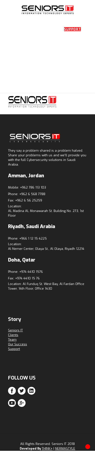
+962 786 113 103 (33, 187)
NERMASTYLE (65, 448)
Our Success (17, 344)
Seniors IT (15, 330)
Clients (13, 335)
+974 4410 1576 (31, 272)
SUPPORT (72, 29)
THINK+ (47, 448)
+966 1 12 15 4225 (33, 238)
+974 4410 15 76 (27, 278)
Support (14, 349)
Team (12, 340)
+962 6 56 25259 (28, 200)
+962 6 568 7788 (32, 194)
